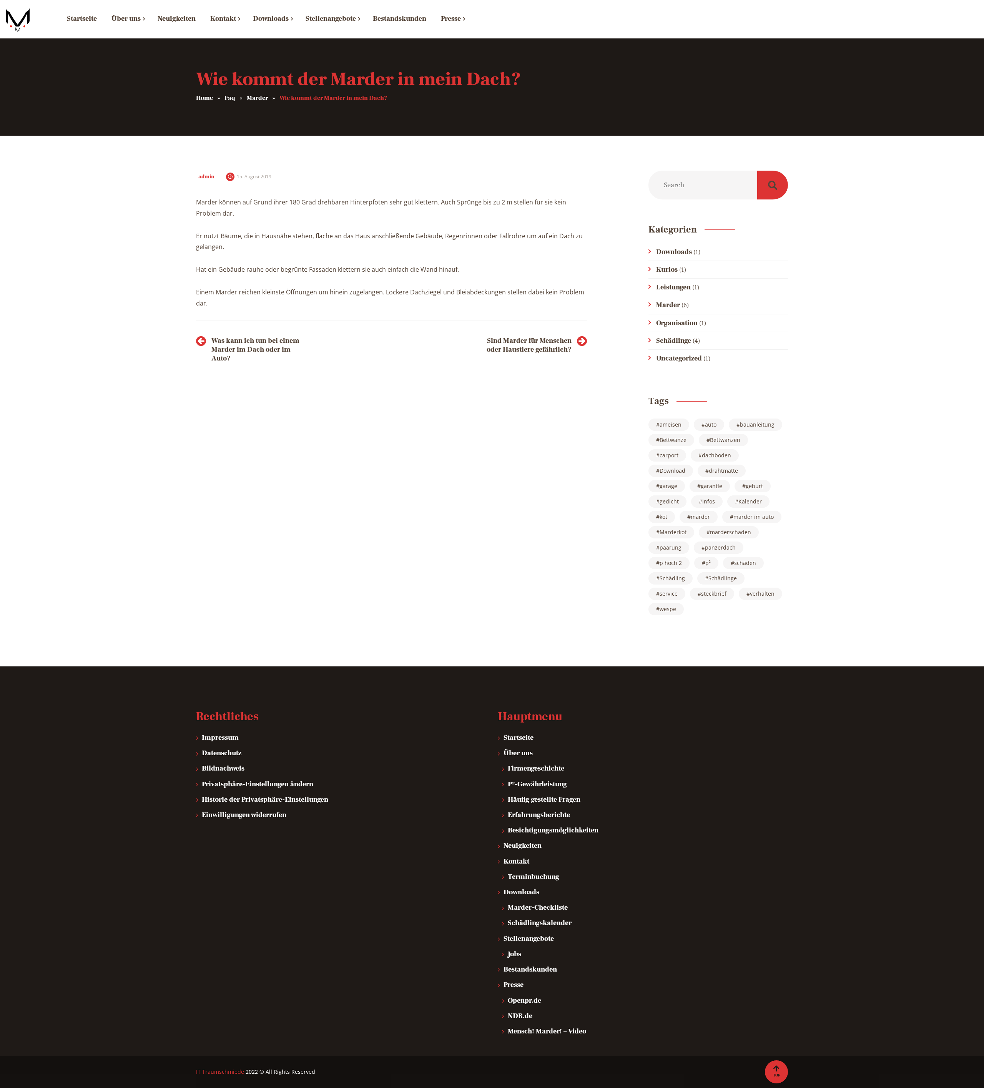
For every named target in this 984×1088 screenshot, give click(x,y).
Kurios (667, 269)
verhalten (762, 593)
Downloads (674, 251)
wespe (668, 609)
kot (663, 516)
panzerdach (720, 547)
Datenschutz (221, 753)
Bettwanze (673, 440)
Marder (668, 305)
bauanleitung (757, 424)
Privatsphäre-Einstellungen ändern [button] (257, 784)
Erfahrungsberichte (539, 815)
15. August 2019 (254, 176)
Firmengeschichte (536, 768)
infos (708, 501)
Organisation (677, 323)
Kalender (750, 501)
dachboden (716, 455)
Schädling (672, 578)
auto (710, 424)
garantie (711, 486)
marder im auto (753, 516)
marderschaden (730, 532)
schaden (745, 562)
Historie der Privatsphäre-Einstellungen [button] (265, 799)
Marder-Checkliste (538, 907)
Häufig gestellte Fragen (544, 799)
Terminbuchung (533, 876)
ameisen (670, 424)
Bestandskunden (530, 969)
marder (700, 516)
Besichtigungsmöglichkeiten (553, 830)
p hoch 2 (671, 562)
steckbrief (713, 593)
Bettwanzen (725, 440)
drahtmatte (723, 470)
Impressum (220, 737)
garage (668, 486)
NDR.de (520, 1016)
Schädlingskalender (540, 923)
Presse (514, 984)
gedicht (669, 501)
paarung (670, 547)
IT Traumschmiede (220, 1071)
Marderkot (673, 532)
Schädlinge (673, 340)
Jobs (514, 954)
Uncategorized (679, 358)
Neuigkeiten (523, 845)
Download (672, 470)
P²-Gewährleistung (537, 784)
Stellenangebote (529, 938)
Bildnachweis (223, 768)
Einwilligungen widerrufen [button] (244, 815)
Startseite (519, 737)
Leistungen (673, 287)
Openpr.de (524, 1000)
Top (776, 1075)
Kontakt (516, 861)
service (669, 593)
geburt (754, 486)
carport (669, 455)
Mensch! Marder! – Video (547, 1031)
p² (708, 562)
